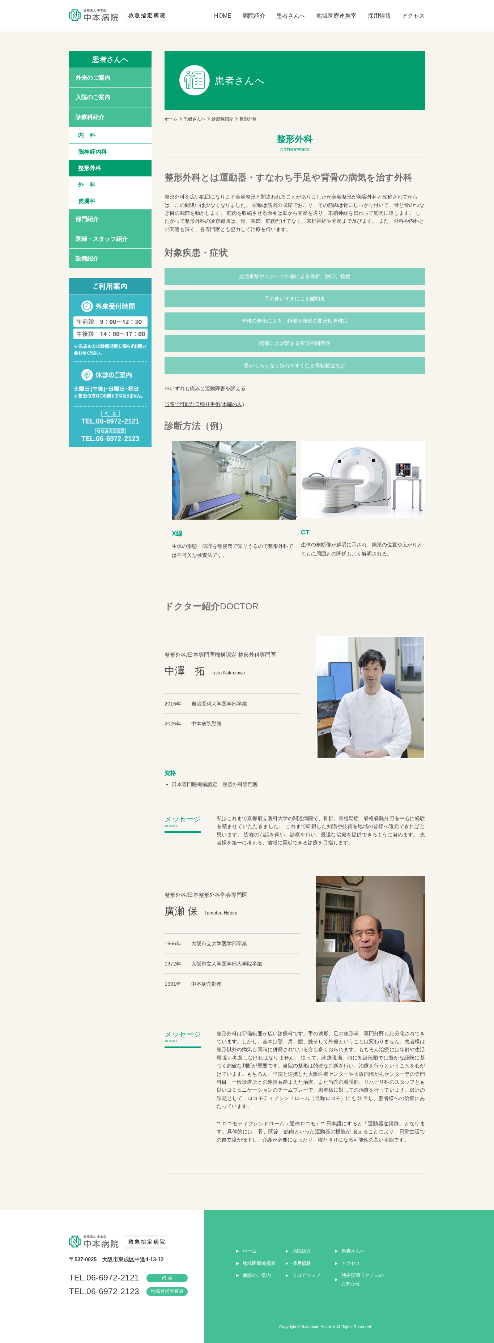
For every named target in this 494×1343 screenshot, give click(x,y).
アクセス (413, 15)
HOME (222, 15)
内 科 (86, 135)
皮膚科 (86, 200)
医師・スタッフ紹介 (102, 238)
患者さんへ (290, 15)
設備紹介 (87, 258)
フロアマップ (306, 1275)
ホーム (171, 118)
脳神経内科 (92, 151)
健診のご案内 (257, 1275)
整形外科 (89, 168)
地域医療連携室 (336, 15)
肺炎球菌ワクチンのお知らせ (362, 1279)
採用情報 (379, 15)
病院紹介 (253, 15)
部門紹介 (87, 219)
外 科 (86, 184)
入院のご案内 (93, 97)
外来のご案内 (93, 77)
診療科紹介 (90, 117)
